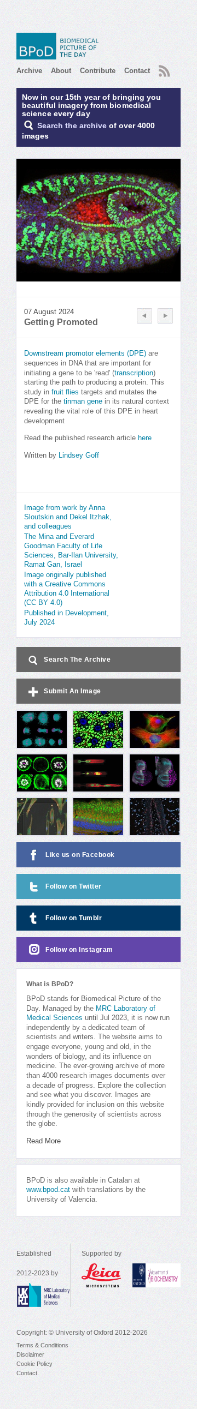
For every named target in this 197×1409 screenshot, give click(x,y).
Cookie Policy (34, 1363)
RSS (163, 67)
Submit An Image (72, 691)
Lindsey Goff (79, 455)
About (61, 71)
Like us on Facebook (80, 855)
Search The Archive (77, 659)
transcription (133, 373)
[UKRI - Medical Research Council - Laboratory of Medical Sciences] (43, 1295)
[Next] (165, 315)
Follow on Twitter (73, 886)
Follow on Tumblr (73, 918)
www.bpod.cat (48, 1190)
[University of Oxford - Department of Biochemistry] (156, 1275)
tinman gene (82, 401)
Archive (29, 71)
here (145, 438)
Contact (137, 71)
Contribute (97, 71)
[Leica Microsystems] (101, 1275)
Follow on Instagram (79, 950)
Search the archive (72, 126)
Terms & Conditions (42, 1345)
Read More (43, 1141)
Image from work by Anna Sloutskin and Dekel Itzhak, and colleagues (68, 517)
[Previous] (144, 315)
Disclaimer (30, 1354)
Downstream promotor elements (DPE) (85, 353)
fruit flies (65, 392)
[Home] (60, 46)
